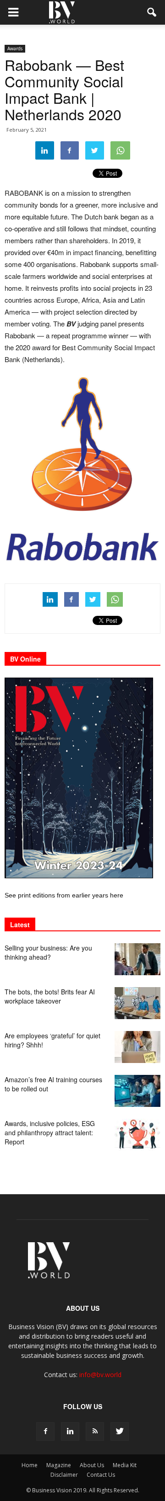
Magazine (58, 1465)
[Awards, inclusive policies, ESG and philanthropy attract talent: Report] (137, 1135)
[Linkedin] (70, 1431)
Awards (14, 48)
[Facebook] (45, 1431)
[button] (152, 12)
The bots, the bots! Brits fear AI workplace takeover (50, 996)
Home (30, 1465)
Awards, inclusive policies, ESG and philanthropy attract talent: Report (50, 1132)
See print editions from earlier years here (64, 895)
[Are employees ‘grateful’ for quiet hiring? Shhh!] (137, 1047)
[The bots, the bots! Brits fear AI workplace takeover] (137, 1003)
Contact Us (101, 1475)
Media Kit (125, 1465)
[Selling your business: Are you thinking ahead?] (137, 959)
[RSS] (95, 1431)
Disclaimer (64, 1475)
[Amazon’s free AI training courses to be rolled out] (137, 1091)
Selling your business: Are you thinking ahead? (48, 952)
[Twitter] (119, 1431)
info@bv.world (100, 1374)
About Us (92, 1465)
